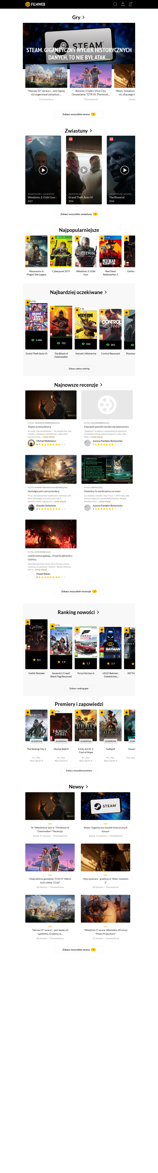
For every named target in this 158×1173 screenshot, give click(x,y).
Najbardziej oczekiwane (76, 292)
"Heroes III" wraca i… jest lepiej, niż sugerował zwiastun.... (46, 92)
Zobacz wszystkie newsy (76, 114)
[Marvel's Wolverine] (86, 323)
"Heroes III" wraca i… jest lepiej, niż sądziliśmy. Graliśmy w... (50, 931)
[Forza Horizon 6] (86, 642)
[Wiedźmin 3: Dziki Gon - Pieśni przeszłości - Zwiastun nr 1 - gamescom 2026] (43, 170)
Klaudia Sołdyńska (46, 505)
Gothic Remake (43, 552)
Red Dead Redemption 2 (110, 273)
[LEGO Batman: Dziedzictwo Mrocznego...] (110, 642)
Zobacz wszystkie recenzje (76, 591)
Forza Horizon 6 (85, 673)
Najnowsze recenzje (76, 385)
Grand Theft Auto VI (36, 353)
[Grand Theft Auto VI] (36, 315)
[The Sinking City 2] (36, 725)
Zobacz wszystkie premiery (79, 770)
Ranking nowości (76, 612)
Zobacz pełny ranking (79, 368)
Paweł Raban (43, 573)
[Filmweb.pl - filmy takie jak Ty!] (35, 4)
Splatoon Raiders (100, 423)
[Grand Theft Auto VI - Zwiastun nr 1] (84, 170)
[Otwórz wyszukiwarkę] (115, 4)
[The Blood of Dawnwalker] (61, 321)
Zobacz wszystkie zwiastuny (76, 214)
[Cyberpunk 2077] (61, 251)
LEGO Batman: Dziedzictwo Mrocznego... (110, 675)
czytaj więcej (48, 436)
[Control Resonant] (110, 325)
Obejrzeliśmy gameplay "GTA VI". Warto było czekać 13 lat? (50, 880)
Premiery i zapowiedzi (79, 704)
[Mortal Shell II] (61, 725)
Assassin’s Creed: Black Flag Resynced (51, 487)
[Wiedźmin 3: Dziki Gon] (86, 251)
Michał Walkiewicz (46, 440)
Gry (76, 17)
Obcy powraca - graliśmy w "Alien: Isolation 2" (105, 880)
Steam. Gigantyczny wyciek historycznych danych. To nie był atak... (79, 53)
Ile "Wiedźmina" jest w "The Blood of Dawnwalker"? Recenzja (50, 829)
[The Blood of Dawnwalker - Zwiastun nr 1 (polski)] (125, 170)
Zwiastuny (76, 131)
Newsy (76, 787)
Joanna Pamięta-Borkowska (107, 440)
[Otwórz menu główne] (130, 4)
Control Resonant (110, 353)
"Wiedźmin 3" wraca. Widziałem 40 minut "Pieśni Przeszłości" (105, 931)
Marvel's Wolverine (85, 353)
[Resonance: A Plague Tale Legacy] (36, 251)
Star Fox (96, 487)
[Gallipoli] (110, 725)
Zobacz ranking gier (79, 688)
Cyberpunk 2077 (61, 271)
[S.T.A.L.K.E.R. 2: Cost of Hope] (86, 725)
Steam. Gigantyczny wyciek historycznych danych (105, 829)
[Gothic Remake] (36, 635)
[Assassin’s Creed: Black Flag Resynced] (61, 639)
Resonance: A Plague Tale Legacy (36, 273)
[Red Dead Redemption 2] (110, 251)
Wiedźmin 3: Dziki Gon (85, 273)
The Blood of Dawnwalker (61, 355)
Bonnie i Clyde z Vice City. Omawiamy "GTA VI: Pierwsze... (91, 92)
